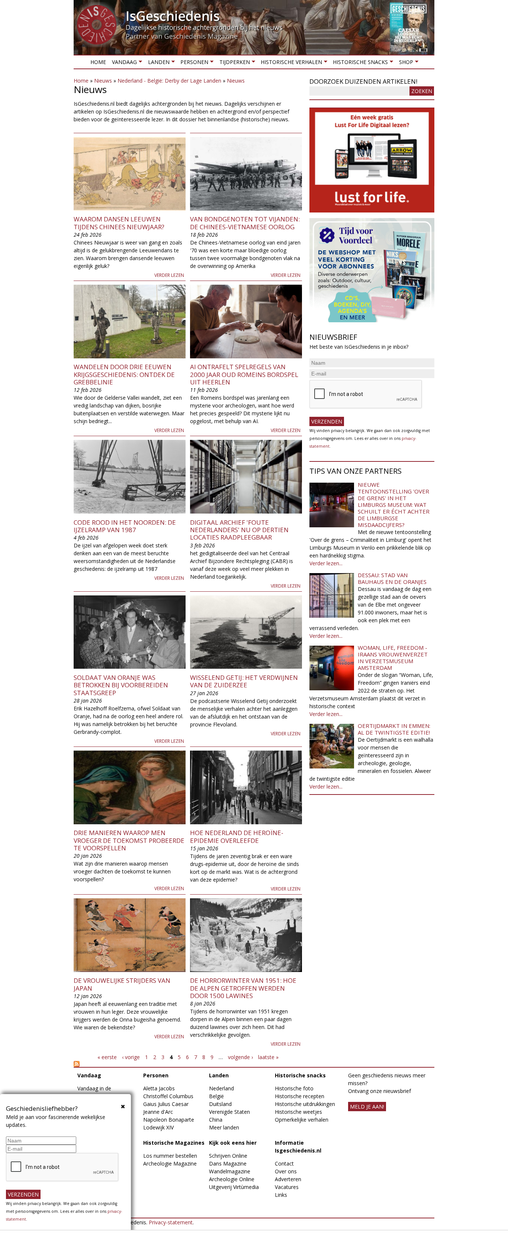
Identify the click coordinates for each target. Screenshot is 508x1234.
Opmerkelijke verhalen (301, 1119)
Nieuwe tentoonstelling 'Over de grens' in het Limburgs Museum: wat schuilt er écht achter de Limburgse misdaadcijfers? (394, 504)
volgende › (240, 1057)
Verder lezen (169, 275)
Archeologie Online (231, 1179)
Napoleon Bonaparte (168, 1119)
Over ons (286, 1171)
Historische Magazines (174, 1142)
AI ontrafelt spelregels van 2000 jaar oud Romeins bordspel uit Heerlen (244, 374)
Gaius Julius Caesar (166, 1103)
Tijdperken (233, 63)
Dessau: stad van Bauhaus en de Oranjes (392, 578)
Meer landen (224, 1127)
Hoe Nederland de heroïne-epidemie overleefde (236, 836)
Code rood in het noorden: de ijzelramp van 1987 (125, 526)
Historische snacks (359, 63)
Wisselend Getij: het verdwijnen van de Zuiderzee (244, 681)
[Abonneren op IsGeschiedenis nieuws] (188, 1064)
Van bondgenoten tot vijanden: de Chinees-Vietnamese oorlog (245, 223)
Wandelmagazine (229, 1171)
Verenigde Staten (229, 1111)
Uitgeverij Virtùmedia (234, 1186)
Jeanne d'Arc (158, 1111)
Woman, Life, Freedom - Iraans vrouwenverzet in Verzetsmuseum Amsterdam (393, 657)
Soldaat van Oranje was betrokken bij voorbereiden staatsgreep (121, 685)
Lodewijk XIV (158, 1127)
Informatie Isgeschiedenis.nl (298, 1146)
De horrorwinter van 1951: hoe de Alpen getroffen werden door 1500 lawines (243, 988)
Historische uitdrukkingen (305, 1103)
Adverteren (288, 1179)
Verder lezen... (326, 563)
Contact (284, 1163)
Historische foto (294, 1088)
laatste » (268, 1057)
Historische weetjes (298, 1111)
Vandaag (123, 63)
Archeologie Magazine (170, 1163)
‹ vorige (131, 1057)
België (216, 1096)
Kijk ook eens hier (233, 1142)
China (215, 1119)
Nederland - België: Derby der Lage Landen (169, 80)
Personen (192, 63)
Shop (404, 63)
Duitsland (220, 1103)
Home (98, 61)
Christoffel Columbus (168, 1096)
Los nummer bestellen (170, 1155)
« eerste (107, 1057)
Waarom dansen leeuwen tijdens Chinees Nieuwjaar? (119, 223)
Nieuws (103, 80)
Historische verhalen (290, 63)
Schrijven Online (228, 1155)
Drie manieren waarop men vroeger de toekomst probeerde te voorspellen (129, 840)
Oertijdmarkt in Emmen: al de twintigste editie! (394, 729)
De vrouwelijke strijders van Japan (122, 984)
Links (281, 1194)
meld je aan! (367, 1106)
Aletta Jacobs (159, 1088)
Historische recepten (299, 1096)
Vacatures (287, 1186)
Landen (157, 63)
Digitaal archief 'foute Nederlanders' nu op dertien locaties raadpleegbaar (239, 530)
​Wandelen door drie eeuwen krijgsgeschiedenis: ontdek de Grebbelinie (124, 374)
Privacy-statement (171, 1222)
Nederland (221, 1088)
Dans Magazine (228, 1163)
